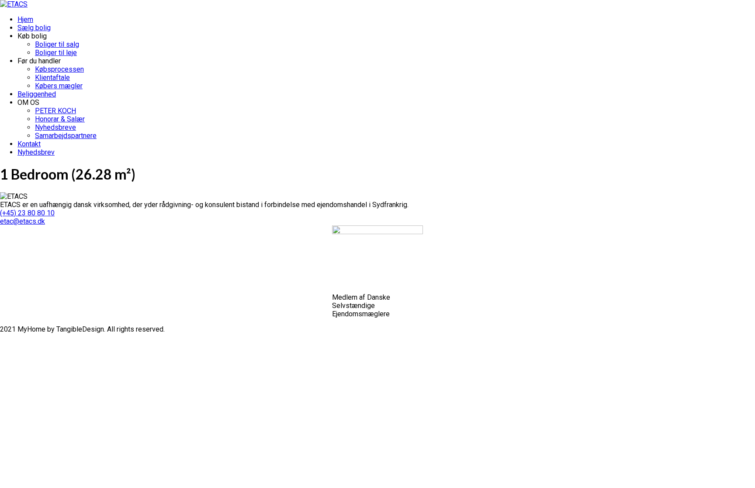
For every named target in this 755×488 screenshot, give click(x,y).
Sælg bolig (34, 28)
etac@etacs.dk (22, 221)
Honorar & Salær (60, 119)
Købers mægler (59, 86)
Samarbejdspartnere (66, 136)
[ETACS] (14, 4)
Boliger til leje (56, 52)
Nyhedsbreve (55, 127)
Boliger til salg (57, 44)
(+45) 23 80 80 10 (27, 213)
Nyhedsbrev (36, 152)
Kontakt (29, 144)
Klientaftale (52, 77)
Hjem (25, 19)
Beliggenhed (36, 94)
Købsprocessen (59, 69)
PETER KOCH (55, 111)
